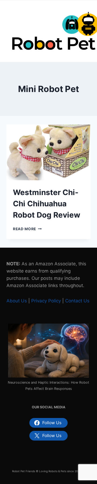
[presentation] (48, 152)
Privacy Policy (46, 300)
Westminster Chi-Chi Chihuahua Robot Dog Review (46, 203)
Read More (27, 229)
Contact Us (77, 300)
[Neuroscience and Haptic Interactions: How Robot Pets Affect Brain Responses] (48, 350)
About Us (16, 300)
